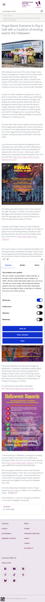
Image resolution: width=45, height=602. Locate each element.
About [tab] (37, 265)
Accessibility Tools (9, 11)
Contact (5, 529)
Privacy (26, 538)
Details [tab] (22, 265)
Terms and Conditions (32, 533)
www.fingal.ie (15, 490)
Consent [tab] (8, 265)
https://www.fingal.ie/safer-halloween (20, 463)
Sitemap (27, 529)
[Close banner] (42, 259)
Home (5, 16)
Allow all (22, 329)
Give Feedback (6, 533)
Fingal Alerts (6, 563)
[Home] (32, 8)
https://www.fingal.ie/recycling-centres (19, 388)
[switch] (40, 306)
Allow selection (22, 335)
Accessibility (28, 548)
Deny (22, 341)
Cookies (27, 543)
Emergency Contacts (9, 538)
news (10, 16)
